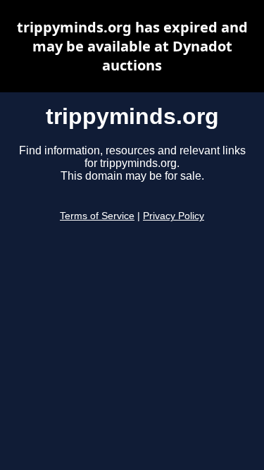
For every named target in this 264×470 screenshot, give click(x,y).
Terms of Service (97, 216)
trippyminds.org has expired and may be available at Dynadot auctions (132, 46)
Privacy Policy (173, 216)
